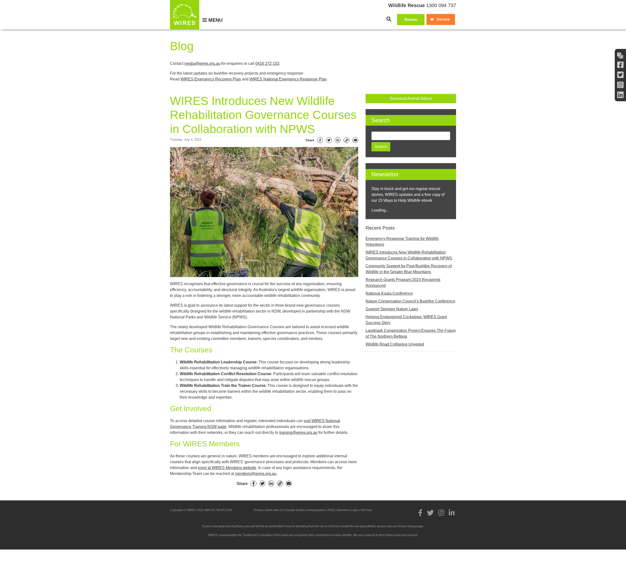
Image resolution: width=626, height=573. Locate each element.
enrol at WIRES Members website (227, 468)
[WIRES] (184, 14)
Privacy (259, 510)
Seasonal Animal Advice (411, 98)
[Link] (346, 140)
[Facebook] (620, 65)
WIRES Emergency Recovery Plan (210, 79)
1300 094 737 (441, 5)
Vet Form (366, 510)
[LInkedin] (620, 95)
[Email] (355, 140)
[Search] (388, 19)
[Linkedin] (338, 140)
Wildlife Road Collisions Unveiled (395, 344)
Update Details (295, 510)
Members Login (347, 510)
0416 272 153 (267, 63)
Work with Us (274, 510)
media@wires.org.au (202, 63)
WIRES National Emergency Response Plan (288, 79)
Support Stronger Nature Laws (392, 309)
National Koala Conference (389, 293)
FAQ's (331, 510)
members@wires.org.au (255, 474)
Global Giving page (410, 526)
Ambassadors (316, 510)
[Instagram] (620, 85)
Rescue (410, 19)
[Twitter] (620, 75)
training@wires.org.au (298, 432)
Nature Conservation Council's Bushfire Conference (410, 301)
